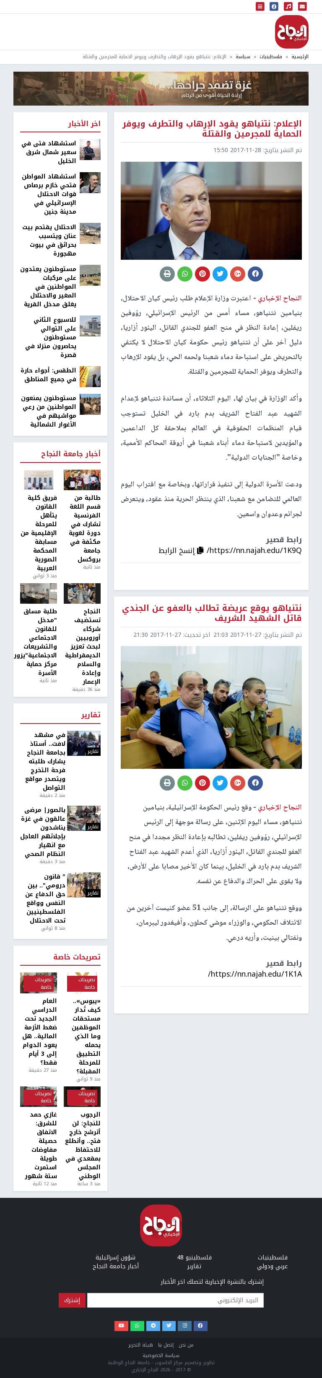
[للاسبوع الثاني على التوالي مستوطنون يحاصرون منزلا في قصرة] (90, 325)
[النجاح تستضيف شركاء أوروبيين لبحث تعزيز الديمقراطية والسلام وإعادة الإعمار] (82, 593)
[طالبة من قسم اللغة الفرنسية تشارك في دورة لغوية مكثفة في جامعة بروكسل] (82, 480)
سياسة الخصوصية (161, 1355)
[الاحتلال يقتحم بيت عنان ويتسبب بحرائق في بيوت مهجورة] (90, 233)
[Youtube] (121, 1326)
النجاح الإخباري (292, 32)
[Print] (167, 274)
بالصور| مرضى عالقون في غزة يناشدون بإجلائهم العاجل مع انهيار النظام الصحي (42, 832)
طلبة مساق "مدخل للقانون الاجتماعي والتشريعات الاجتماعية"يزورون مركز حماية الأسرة (38, 642)
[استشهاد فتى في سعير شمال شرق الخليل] (90, 149)
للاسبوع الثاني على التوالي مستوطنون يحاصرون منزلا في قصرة (50, 337)
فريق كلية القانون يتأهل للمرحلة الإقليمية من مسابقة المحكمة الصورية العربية (39, 533)
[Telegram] (153, 1326)
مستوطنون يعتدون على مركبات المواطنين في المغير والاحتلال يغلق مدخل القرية (48, 287)
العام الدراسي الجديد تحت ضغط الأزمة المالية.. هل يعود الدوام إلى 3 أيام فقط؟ (39, 1032)
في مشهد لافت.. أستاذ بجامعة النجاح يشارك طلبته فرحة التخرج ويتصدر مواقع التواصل (45, 761)
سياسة (243, 56)
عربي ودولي (272, 1266)
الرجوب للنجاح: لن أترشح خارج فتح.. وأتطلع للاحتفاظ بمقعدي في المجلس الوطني (83, 1145)
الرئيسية (300, 56)
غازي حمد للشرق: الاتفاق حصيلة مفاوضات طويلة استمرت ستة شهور (41, 1145)
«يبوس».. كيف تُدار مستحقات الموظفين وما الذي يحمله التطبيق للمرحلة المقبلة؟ (86, 1036)
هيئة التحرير (140, 1345)
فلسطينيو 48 (194, 1257)
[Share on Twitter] (220, 274)
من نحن (186, 1345)
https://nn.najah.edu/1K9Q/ (254, 550)
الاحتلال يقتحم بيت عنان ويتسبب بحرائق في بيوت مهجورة (49, 240)
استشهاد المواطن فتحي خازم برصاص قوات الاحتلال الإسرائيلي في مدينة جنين (49, 194)
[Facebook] (201, 1326)
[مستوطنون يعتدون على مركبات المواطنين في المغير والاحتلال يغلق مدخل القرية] (90, 275)
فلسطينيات (271, 56)
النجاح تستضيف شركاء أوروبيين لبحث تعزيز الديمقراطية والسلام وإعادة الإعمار (83, 646)
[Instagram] (185, 1326)
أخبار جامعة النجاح (71, 454)
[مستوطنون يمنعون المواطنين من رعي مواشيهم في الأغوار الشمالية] (90, 404)
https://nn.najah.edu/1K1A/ (255, 974)
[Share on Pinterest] (202, 274)
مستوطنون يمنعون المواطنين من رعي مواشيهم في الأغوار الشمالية (48, 411)
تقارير (91, 715)
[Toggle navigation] (260, 7)
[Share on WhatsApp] (184, 274)
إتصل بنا (166, 1345)
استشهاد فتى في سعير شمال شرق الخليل (48, 152)
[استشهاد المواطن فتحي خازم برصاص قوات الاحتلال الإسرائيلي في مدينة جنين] (90, 182)
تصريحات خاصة (77, 957)
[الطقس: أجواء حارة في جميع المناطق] (90, 376)
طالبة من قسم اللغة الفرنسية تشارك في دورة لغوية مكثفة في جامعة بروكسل (85, 529)
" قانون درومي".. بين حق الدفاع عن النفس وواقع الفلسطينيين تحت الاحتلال (45, 898)
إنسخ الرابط (177, 550)
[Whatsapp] (137, 1326)
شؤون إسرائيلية (115, 1257)
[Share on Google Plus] (237, 274)
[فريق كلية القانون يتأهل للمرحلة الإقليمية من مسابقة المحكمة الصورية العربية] (38, 480)
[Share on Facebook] (255, 274)
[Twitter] (169, 1326)
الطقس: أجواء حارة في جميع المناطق (48, 375)
